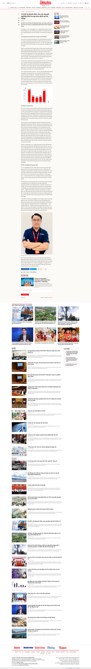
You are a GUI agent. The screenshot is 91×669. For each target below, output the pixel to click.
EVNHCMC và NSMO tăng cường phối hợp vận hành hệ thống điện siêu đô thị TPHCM (72, 353)
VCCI (18, 7)
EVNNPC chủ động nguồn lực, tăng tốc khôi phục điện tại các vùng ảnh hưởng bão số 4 (45, 322)
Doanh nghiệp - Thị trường (30, 11)
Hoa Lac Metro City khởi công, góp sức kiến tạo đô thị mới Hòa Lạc (45, 558)
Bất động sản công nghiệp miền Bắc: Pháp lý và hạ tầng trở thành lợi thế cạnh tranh (43, 582)
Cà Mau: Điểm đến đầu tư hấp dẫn (36, 485)
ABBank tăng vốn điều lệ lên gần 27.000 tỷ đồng (40, 509)
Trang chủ (22, 11)
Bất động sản (44, 7)
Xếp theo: (42, 297)
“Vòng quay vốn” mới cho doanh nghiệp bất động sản (42, 447)
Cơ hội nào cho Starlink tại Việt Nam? (38, 423)
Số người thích (50, 297)
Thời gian (45, 297)
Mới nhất (4, 3)
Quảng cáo (81, 3)
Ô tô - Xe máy (80, 7)
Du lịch (63, 7)
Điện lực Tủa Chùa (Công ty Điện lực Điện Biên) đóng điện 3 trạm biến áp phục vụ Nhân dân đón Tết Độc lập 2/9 (68, 323)
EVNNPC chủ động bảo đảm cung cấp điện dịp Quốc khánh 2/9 (22, 322)
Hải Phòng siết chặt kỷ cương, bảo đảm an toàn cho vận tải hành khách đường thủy (43, 473)
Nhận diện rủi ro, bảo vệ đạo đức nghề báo (39, 593)
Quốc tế (48, 7)
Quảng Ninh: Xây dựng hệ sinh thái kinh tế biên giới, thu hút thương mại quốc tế (44, 630)
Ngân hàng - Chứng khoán (56, 7)
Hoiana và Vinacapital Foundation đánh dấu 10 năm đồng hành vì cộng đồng (42, 280)
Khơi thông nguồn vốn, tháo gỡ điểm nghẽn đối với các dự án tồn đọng (64, 26)
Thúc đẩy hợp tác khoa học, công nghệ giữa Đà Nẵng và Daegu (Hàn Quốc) (64, 36)
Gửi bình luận (25, 294)
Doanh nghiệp (22, 7)
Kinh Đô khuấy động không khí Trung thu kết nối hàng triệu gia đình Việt (68, 343)
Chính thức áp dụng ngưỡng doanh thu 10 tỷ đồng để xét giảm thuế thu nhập (44, 399)
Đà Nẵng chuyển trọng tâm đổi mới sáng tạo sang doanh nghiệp (64, 31)
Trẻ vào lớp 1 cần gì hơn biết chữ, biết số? (45, 343)
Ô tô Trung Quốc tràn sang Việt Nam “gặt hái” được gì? (42, 461)
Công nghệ (75, 7)
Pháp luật (33, 7)
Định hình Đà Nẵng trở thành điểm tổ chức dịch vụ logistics (64, 41)
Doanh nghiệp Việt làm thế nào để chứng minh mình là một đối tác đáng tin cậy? (22, 343)
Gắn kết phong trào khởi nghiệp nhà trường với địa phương (64, 16)
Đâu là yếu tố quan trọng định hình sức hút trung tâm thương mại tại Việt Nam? (44, 497)
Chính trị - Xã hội (13, 7)
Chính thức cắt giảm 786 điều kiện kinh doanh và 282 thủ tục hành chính (44, 363)
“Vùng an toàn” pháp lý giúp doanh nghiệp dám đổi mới (43, 435)
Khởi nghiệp (38, 7)
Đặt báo (75, 3)
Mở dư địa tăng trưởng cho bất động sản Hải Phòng (41, 617)
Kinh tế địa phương (69, 7)
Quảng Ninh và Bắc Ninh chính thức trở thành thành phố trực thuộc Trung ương (44, 387)
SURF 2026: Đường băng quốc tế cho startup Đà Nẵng (65, 21)
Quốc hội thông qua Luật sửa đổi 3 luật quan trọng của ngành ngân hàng (44, 375)
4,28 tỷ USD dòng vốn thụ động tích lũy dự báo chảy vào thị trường (44, 570)
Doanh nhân (28, 7)
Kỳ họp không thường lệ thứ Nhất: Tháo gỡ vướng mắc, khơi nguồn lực (44, 351)
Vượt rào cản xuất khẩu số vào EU (37, 411)
